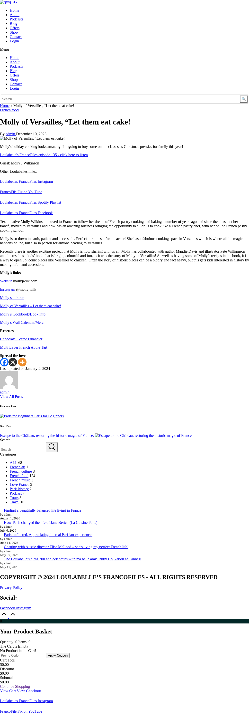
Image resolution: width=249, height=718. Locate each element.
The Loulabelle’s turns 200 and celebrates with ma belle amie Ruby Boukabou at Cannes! (72, 559)
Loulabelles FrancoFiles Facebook (26, 213)
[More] (22, 362)
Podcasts (16, 19)
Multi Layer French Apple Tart (23, 347)
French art (17, 467)
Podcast (16, 493)
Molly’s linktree (12, 298)
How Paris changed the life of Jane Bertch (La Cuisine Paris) (50, 522)
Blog (13, 23)
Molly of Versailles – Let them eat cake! (30, 306)
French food (9, 110)
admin (4, 392)
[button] (124, 49)
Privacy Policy (11, 587)
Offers (14, 28)
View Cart (8, 691)
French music (20, 480)
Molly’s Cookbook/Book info (22, 314)
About (14, 15)
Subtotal (6, 678)
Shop (14, 32)
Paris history (19, 489)
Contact (16, 37)
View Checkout (29, 691)
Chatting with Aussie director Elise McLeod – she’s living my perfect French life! (66, 547)
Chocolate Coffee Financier (21, 339)
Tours (14, 498)
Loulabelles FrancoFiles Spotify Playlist (30, 202)
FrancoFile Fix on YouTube (21, 192)
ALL (13, 462)
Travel (14, 502)
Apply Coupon (58, 655)
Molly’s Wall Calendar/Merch (22, 322)
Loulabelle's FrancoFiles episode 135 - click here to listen (44, 155)
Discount (7, 669)
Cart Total (7, 660)
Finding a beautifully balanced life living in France (42, 510)
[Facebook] (4, 362)
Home (14, 10)
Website (6, 281)
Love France (19, 484)
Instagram (7, 289)
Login (14, 41)
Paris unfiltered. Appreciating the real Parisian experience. (48, 535)
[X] (13, 362)
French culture (21, 471)
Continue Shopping (15, 686)
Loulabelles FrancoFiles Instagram (26, 181)
